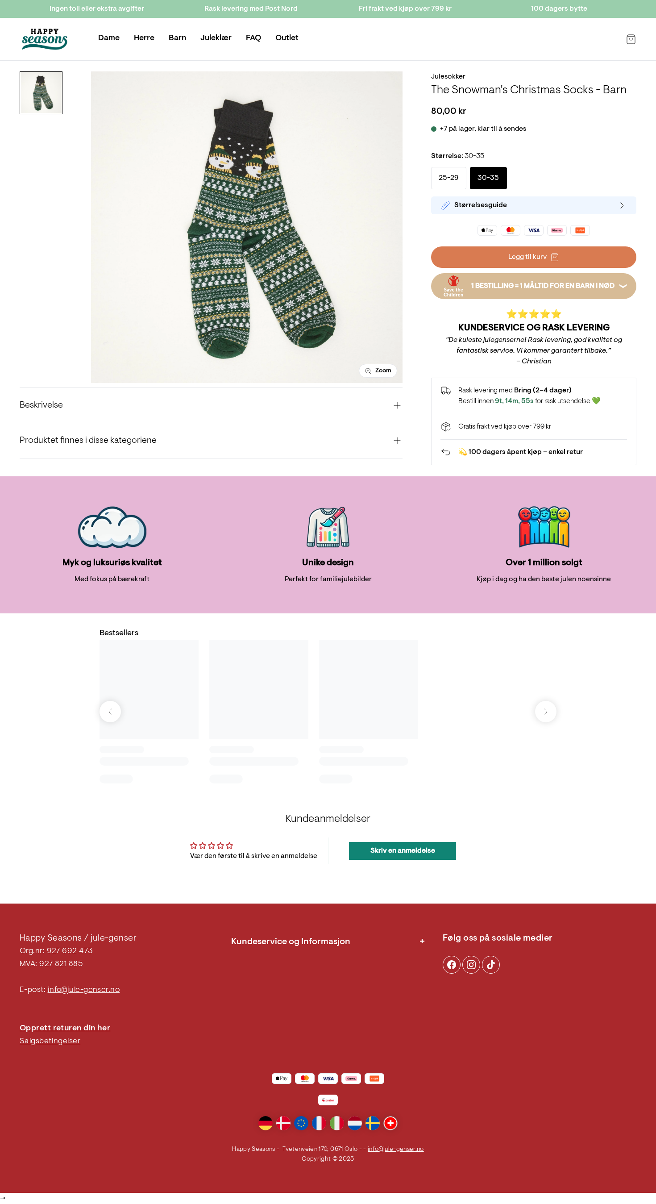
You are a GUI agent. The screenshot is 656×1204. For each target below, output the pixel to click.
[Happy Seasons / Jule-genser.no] (45, 39)
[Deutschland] (265, 1123)
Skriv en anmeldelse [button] (402, 850)
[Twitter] (490, 964)
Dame (109, 38)
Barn (177, 38)
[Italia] (337, 1123)
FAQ (253, 38)
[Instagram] (451, 964)
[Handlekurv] (631, 39)
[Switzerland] (390, 1123)
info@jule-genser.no (84, 990)
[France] (319, 1123)
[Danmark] (283, 1123)
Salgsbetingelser (50, 1041)
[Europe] (301, 1123)
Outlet (287, 38)
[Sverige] (372, 1123)
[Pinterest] (471, 964)
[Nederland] (355, 1123)
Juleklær (216, 38)
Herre (144, 38)
